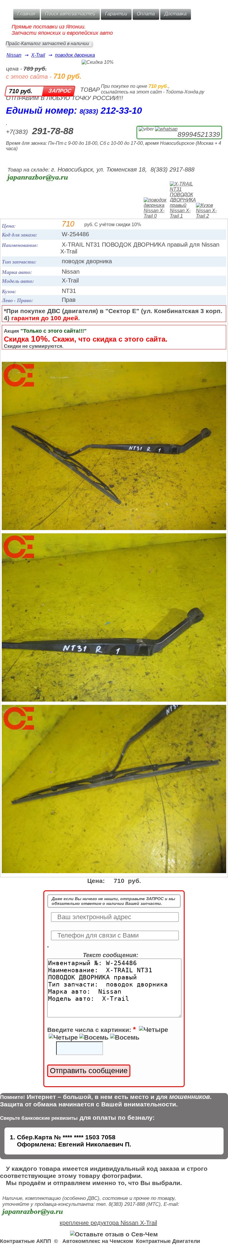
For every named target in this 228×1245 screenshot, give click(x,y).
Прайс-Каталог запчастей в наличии (47, 43)
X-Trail (38, 55)
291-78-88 (52, 131)
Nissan (14, 55)
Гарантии (116, 13)
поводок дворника (75, 55)
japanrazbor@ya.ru (37, 177)
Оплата (146, 13)
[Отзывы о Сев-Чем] (114, 1234)
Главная (27, 13)
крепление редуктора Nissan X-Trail (108, 1222)
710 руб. (20, 91)
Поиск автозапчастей (70, 13)
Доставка (175, 13)
